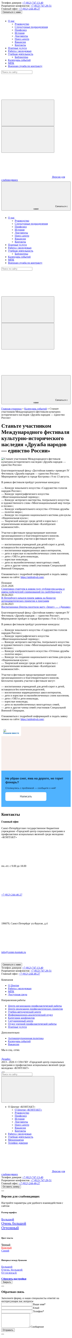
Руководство (22, 24)
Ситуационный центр (20, 1020)
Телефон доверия (18, 1142)
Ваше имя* (39, 1304)
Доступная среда (17, 994)
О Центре (13, 985)
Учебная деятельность (20, 54)
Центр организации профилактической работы (35, 1005)
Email (36, 1307)
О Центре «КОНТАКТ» (28, 1109)
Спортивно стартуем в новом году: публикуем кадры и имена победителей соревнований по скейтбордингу (33, 590)
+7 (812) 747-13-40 (32, 2)
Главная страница (11, 408)
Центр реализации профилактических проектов (35, 1008)
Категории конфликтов (21, 1017)
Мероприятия (16, 1139)
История (19, 33)
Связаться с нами (12, 12)
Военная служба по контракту (25, 66)
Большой (7, 1219)
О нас (11, 21)
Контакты (20, 45)
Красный (6, 1247)
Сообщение (37, 1326)
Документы (21, 36)
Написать (26, 796)
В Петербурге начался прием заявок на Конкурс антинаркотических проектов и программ (28, 599)
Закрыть (7, 1282)
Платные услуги (17, 48)
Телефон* (38, 1311)
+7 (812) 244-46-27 (29, 8)
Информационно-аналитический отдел (30, 1014)
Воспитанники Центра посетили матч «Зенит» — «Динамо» (36, 606)
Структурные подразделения (31, 27)
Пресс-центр (22, 39)
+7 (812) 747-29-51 (41, 5)
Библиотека (21, 57)
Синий (5, 1250)
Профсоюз (21, 30)
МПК (11, 63)
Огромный (10, 1228)
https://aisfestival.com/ (32, 577)
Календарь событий (19, 60)
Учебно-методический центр (24, 1011)
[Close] (2, 1190)
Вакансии (20, 42)
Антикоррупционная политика (26, 1038)
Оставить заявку (11, 1186)
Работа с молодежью (19, 51)
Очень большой (13, 1223)
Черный (5, 1244)
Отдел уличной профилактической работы (32, 1023)
